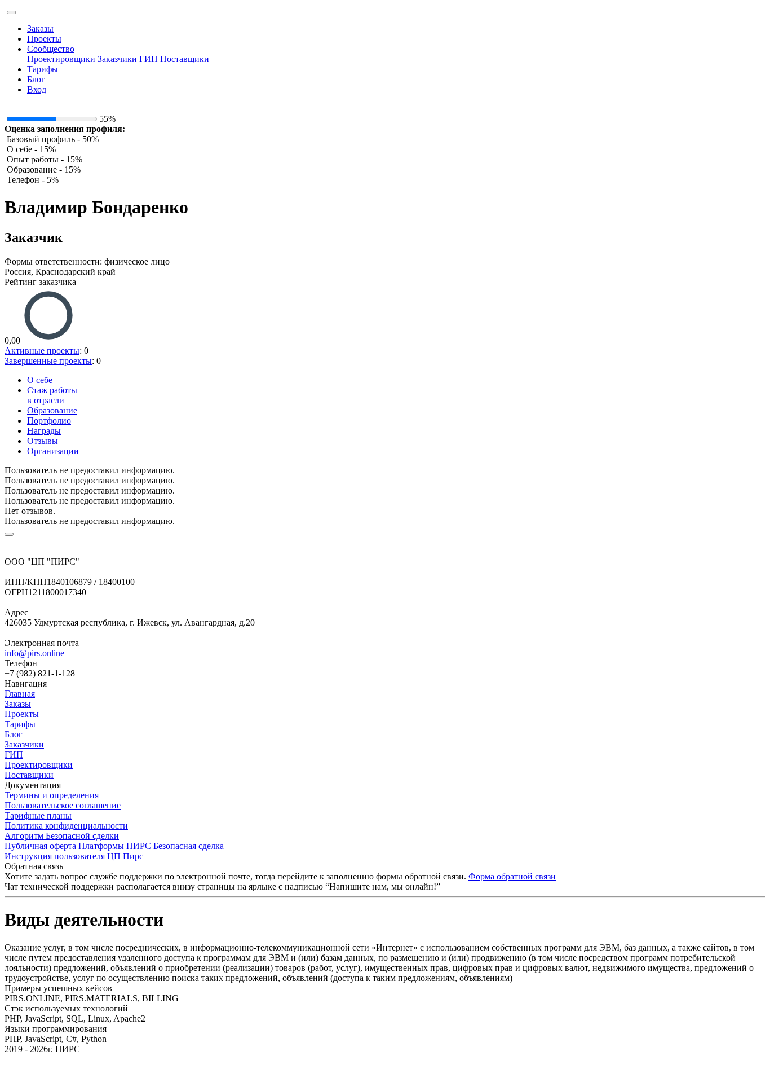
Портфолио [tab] (49, 420)
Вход (36, 89)
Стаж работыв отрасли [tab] (52, 395)
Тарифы (42, 69)
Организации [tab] (53, 451)
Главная (20, 693)
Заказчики (117, 59)
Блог (36, 79)
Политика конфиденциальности (66, 825)
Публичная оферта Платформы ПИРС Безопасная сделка (114, 846)
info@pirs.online (34, 653)
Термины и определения (52, 795)
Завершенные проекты (48, 361)
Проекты (44, 38)
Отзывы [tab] (42, 441)
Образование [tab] (52, 410)
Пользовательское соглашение (63, 805)
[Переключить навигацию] (11, 12)
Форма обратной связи (512, 876)
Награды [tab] (44, 430)
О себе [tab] (39, 380)
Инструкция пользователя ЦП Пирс (74, 856)
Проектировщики (61, 59)
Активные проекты (42, 350)
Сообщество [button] (50, 49)
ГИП (148, 59)
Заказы (40, 28)
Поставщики (184, 59)
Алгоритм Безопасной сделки (62, 836)
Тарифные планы (38, 815)
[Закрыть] (9, 534)
